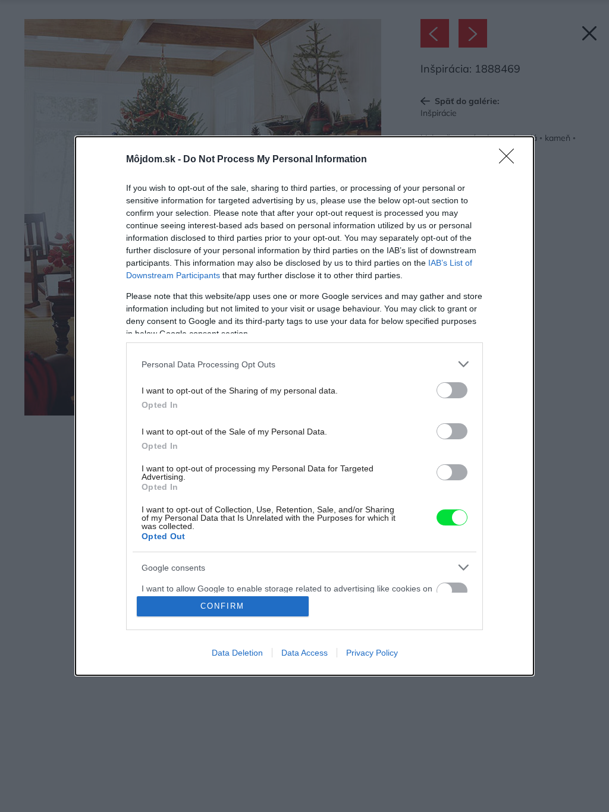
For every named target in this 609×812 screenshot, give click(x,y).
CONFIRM (222, 606)
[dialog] (304, 406)
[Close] (510, 160)
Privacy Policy (372, 652)
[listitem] (304, 364)
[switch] (452, 390)
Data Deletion (237, 652)
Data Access (304, 652)
